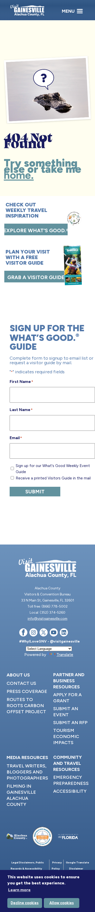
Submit (35, 492)
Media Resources (27, 757)
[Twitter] (44, 633)
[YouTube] (54, 633)
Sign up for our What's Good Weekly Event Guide (53, 468)
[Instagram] (33, 633)
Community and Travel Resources (67, 763)
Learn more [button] (19, 889)
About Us (18, 675)
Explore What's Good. (36, 230)
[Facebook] (23, 633)
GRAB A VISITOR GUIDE (35, 277)
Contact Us (21, 683)
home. (19, 175)
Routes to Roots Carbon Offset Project (26, 705)
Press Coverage (27, 691)
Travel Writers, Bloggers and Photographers (27, 772)
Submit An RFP (70, 722)
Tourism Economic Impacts (66, 736)
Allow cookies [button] (61, 903)
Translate (64, 654)
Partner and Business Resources (68, 681)
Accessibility (70, 791)
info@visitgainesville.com (47, 618)
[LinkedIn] (64, 633)
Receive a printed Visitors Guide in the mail (53, 478)
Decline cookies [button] (25, 903)
